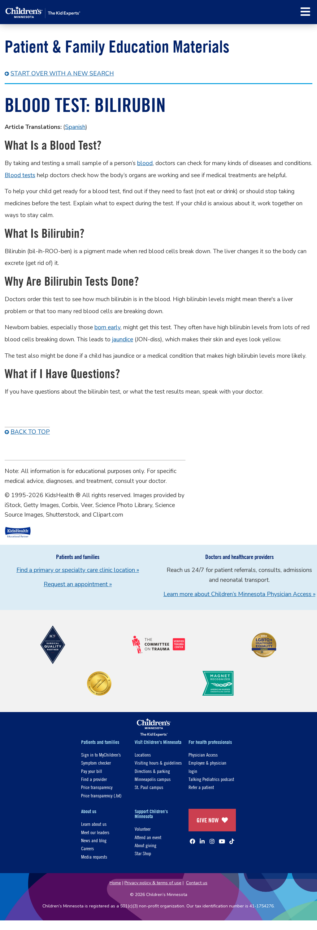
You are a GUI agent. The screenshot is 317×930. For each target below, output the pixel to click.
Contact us (196, 883)
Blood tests (20, 175)
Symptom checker (96, 763)
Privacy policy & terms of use (152, 883)
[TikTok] (232, 841)
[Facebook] (192, 841)
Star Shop (143, 853)
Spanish (75, 127)
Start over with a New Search (62, 74)
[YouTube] (222, 841)
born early (107, 327)
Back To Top (30, 432)
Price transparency (96, 787)
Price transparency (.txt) (101, 795)
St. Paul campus (149, 787)
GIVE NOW (208, 820)
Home (115, 883)
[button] (305, 11)
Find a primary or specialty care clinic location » (77, 570)
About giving (145, 845)
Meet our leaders (95, 832)
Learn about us (93, 824)
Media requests (94, 857)
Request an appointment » (78, 584)
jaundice (122, 339)
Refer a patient (201, 787)
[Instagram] (212, 841)
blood (145, 163)
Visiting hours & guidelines (158, 763)
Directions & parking (152, 771)
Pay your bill (91, 771)
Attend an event (148, 837)
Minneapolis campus (153, 779)
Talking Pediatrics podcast (211, 779)
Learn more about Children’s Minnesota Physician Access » (239, 594)
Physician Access (203, 754)
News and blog (93, 840)
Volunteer (142, 829)
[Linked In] (202, 841)
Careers (87, 848)
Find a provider (94, 779)
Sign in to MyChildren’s (101, 754)
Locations (143, 754)
